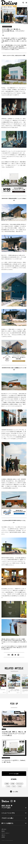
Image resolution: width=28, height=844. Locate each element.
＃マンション (19, 783)
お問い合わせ (4, 829)
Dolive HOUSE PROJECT (7, 26)
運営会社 (3, 831)
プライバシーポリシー (5, 833)
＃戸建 (12, 783)
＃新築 (6, 783)
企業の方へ (3, 835)
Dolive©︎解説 (4, 729)
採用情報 (3, 837)
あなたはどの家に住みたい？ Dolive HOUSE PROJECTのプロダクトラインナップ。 (14, 690)
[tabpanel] (14, 684)
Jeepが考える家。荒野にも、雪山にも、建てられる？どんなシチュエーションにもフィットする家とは (14, 733)
